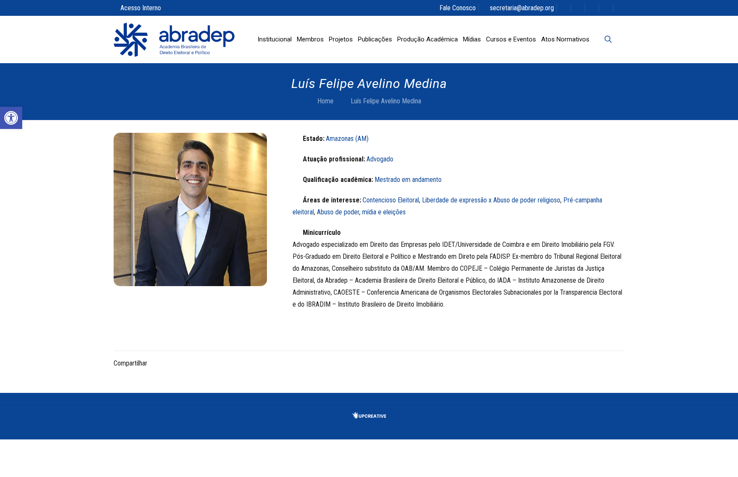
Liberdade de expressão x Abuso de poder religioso (491, 200)
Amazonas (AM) (347, 139)
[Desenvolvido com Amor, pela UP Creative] (369, 416)
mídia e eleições (384, 212)
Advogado (379, 159)
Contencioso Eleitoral (391, 200)
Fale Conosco (457, 8)
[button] (11, 118)
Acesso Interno (140, 8)
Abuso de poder (338, 212)
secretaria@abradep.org (522, 8)
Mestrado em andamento (408, 180)
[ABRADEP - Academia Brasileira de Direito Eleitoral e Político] (174, 39)
